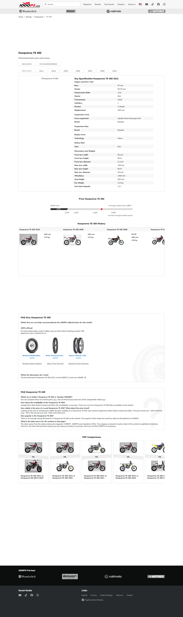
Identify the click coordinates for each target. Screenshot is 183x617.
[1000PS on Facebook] (158, 4)
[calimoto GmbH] (113, 11)
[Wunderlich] (27, 11)
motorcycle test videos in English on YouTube (65, 426)
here (55, 399)
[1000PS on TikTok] (153, 4)
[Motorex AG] (156, 11)
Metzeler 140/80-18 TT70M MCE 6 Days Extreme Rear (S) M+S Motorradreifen (78, 355)
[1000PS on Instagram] (164, 4)
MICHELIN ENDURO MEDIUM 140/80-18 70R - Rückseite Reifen (32, 355)
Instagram (112, 426)
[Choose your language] (140, 4)
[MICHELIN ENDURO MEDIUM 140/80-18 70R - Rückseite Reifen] (32, 346)
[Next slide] (160, 462)
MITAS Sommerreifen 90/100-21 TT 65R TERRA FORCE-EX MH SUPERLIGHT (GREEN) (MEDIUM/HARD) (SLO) (55, 355)
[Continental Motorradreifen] (70, 11)
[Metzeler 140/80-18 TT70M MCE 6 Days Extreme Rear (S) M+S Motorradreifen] (78, 346)
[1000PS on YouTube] (146, 4)
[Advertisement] (91, 34)
